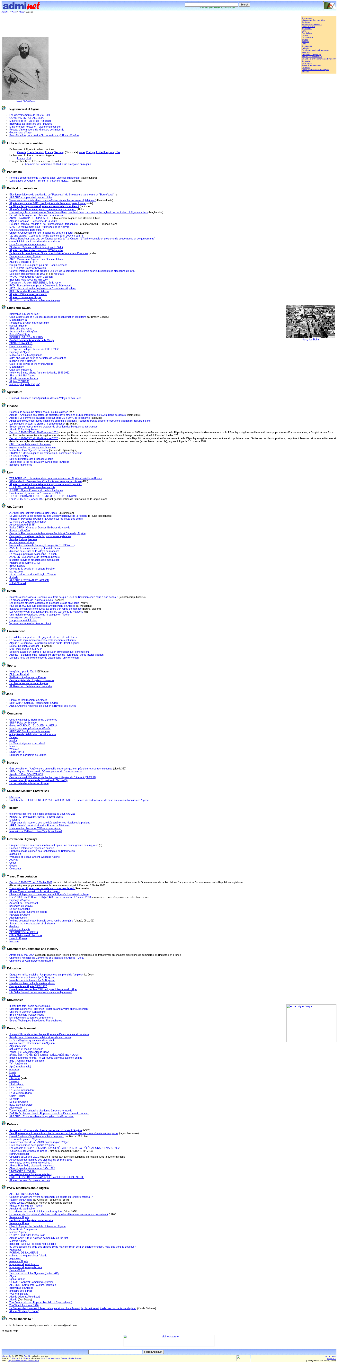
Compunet (15, 868)
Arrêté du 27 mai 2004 (21, 954)
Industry (305, 48)
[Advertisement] (73, 25)
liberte (12, 1072)
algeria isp (15, 853)
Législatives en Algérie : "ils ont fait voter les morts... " (40, 180)
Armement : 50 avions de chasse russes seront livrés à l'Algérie (45, 1130)
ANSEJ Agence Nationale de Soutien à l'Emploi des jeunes (42, 705)
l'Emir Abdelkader (19, 1153)
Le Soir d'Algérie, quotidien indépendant (31, 1040)
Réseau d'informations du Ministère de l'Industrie (36, 129)
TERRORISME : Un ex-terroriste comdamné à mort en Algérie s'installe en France (55, 478)
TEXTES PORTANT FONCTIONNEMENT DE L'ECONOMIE (43, 496)
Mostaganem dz (18, 319)
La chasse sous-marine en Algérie (28, 683)
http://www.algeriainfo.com (24, 1264)
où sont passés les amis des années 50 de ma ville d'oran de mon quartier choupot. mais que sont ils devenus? (72, 1246)
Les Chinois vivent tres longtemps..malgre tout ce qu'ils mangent (46, 611)
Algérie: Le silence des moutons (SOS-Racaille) (36, 250)
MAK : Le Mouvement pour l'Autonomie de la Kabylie (39, 226)
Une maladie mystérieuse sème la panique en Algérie (39, 614)
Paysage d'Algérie (19, 530)
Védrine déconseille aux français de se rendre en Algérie (41, 920)
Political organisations (312, 24)
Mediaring (14, 819)
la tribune (14, 1075)
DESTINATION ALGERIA (23, 932)
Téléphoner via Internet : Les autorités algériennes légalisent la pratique (49, 822)
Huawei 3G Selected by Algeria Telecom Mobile (36, 816)
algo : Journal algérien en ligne (26, 1060)
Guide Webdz (17, 1202)
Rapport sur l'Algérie (20, 1199)
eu (57, 1358)
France (49, 152)
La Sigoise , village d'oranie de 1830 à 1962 (33, 349)
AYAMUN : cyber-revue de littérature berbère (34, 556)
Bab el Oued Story (19, 334)
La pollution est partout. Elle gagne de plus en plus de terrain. (44, 637)
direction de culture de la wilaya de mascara (34, 551)
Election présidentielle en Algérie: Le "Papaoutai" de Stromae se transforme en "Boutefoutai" (61, 194)
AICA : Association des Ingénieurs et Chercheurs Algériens (42, 288)
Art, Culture (307, 33)
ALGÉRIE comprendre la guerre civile (30, 197)
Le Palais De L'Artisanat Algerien (27, 521)
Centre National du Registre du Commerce (33, 719)
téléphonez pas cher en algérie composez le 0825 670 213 (42, 813)
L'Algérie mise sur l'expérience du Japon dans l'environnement (44, 657)
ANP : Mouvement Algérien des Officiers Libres (36, 259)
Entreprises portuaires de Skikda (27, 754)
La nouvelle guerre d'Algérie (24, 1139)
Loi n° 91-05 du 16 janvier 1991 (26, 499)
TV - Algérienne (18, 1063)
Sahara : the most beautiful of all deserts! (32, 923)
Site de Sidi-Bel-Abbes (22, 375)
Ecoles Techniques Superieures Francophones (35, 1020)
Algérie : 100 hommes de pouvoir (28, 294)
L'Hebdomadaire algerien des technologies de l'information (42, 850)
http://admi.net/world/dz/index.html (23, 1360)
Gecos (13, 865)
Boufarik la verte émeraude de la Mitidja (31, 340)
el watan (14, 1069)
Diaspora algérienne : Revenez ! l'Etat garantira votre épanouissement (48, 1008)
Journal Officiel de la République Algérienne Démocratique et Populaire (49, 1034)
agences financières (20, 464)
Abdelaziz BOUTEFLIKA (23, 262)
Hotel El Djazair (18, 938)
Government (307, 18)
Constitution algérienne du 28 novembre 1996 (34, 493)
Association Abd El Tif (22, 524)
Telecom (305, 52)
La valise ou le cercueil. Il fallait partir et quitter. (36, 1211)
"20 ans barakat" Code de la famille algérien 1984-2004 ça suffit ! (46, 235)
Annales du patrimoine (22, 1208)
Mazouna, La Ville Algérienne (25, 355)
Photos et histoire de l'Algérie (25, 1205)
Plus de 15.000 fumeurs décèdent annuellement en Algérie (42, 605)
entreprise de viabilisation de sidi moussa (32, 734)
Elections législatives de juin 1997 (28, 279)
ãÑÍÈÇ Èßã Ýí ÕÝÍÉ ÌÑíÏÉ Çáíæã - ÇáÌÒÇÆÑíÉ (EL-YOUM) (43, 1054)
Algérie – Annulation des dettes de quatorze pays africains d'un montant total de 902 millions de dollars (67, 414)
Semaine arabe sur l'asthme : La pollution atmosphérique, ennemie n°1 (49, 651)
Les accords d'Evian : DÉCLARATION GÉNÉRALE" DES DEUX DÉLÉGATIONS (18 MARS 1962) (64, 1147)
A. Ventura (25, 1358)
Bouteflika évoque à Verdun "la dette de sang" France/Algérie (44, 135)
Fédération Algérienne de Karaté (27, 677)
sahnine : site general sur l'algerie (28, 1255)
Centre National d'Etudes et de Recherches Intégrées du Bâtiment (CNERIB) (52, 777)
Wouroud (14, 749)
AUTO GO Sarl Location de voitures (29, 731)
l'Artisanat (15, 797)
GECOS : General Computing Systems (31, 1281)
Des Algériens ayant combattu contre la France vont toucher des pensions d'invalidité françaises (63, 1133)
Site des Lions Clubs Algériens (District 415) (34, 1273)
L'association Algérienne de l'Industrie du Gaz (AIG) (38, 780)
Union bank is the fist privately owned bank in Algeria (39, 461)
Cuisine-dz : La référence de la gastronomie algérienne (40, 536)
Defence (306, 67)
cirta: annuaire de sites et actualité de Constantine (37, 357)
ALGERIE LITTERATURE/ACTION (29, 580)
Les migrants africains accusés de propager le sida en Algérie (44, 602)
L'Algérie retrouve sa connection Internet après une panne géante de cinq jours (53, 845)
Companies (307, 46)
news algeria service (20, 1104)
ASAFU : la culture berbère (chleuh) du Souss (35, 548)
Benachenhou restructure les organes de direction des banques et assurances (53, 426)
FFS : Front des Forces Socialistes (29, 291)
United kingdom (105, 152)
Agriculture (307, 29)
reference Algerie (18, 1261)
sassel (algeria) (18, 325)
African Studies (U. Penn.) (24, 1311)
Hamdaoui (15, 1249)
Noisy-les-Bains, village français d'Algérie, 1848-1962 (39, 372)
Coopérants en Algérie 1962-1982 (28, 986)
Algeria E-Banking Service (24, 429)
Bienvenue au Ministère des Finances (30, 123)
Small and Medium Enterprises (315, 50)
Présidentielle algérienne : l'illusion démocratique (36, 215)
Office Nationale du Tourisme (25, 935)
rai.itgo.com (16, 571)
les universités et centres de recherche (31, 1017)
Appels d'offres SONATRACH (26, 774)
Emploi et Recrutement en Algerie (28, 699)
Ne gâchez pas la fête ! (22, 671)
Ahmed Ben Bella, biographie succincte (31, 1165)
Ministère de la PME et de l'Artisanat (30, 120)
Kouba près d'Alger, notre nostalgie (29, 322)
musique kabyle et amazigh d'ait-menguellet (34, 559)
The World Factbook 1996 (24, 1305)
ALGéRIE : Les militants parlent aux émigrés (34, 300)
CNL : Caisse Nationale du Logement (30, 444)
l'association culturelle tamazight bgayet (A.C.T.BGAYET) (42, 545)
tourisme (14, 941)
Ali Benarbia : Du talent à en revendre (30, 686)
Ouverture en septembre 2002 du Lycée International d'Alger (43, 989)
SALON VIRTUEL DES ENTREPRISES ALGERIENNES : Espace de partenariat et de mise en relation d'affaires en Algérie (79, 800)
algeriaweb (15, 1258)
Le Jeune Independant (21, 1090)
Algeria (13, 1299)
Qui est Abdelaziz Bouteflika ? (26, 229)
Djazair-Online (17, 1270)
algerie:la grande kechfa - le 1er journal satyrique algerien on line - (46, 1057)
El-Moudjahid (16, 1084)
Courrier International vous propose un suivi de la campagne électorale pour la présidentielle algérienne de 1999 (72, 270)
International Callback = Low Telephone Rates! (35, 831)
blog (43, 1358)
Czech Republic (35, 152)
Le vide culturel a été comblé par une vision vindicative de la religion (48, 515)
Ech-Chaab (15, 1087)
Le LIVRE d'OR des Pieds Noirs (27, 1235)
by (52, 1358)
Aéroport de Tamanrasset (23, 903)
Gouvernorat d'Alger (20, 132)
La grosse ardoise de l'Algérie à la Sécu (31, 599)
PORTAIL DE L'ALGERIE (23, 1252)
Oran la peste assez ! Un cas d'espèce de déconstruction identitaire (47, 316)
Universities (307, 63)
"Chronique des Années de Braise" (28, 1150)
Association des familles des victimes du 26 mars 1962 (40, 1159)
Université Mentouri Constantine (27, 1011)
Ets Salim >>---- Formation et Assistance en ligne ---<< (40, 992)
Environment (307, 37)
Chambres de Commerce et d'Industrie (31, 960)
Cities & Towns (308, 26)
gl (54, 1358)
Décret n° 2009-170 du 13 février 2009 (30, 882)
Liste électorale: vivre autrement (27, 244)
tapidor (13, 740)
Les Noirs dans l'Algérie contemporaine (31, 1220)
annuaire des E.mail (20, 1290)
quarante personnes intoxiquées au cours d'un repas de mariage (45, 608)
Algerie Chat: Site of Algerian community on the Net (38, 1237)
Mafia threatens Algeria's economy (28, 450)
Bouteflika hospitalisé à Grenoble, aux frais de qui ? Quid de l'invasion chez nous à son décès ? (63, 597)
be (49, 1358)
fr (46, 1358)
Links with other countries (313, 20)
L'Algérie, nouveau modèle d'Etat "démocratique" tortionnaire (43, 223)
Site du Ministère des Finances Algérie (31, 458)
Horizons (14, 1081)
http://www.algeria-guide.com (25, 1267)
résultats (59, 273)
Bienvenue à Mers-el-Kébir (24, 313)
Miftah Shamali (17, 583)
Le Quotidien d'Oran (20, 1092)
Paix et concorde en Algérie (24, 256)
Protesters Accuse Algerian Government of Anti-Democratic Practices (48, 253)
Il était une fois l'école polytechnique (29, 1005)
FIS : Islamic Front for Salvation (27, 267)
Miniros (13, 746)
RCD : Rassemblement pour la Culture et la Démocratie (40, 285)
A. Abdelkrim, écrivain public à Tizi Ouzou (33, 512)
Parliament (307, 22)
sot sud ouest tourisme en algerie (28, 911)
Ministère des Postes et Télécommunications (35, 126)
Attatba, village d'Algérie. (23, 331)
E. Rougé (14, 1358)
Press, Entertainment (311, 65)
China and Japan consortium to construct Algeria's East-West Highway (49, 894)
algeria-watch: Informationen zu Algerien (32, 1043)
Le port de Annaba (19, 908)
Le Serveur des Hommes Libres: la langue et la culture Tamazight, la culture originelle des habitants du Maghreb (72, 1308)
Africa (21, 12)
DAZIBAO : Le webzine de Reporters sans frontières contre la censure (49, 1113)
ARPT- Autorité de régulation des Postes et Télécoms (39, 825)
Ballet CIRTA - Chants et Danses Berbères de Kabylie (39, 527)
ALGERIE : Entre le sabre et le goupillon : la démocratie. (41, 1116)
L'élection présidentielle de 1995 (27, 273)
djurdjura (14, 926)
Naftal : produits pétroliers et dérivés (29, 728)
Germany (59, 152)
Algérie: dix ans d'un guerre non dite (29, 1180)
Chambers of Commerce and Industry (319, 59)
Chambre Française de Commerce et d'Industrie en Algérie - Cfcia (46, 957)
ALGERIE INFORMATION (24, 1193)
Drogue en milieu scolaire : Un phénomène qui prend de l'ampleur (46, 974)
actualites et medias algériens (26, 1048)
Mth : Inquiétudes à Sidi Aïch (25, 648)
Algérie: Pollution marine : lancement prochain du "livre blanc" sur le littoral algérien (56, 654)
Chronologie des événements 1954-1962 (32, 1168)
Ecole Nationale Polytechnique (26, 1014)
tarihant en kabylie (19, 929)
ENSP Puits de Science (23, 722)
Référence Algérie (19, 1217)
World (14, 12)
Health (305, 35)
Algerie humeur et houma (23, 378)
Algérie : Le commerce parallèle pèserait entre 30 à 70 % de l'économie (49, 417)
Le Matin (14, 1098)
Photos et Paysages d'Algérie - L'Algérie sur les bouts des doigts (46, 518)
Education (306, 61)
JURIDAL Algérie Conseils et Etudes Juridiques (36, 490)
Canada (21, 152)
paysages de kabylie (21, 905)
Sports (305, 39)
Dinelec (13, 737)
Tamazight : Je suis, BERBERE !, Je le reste (35, 282)
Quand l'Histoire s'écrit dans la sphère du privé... (36, 1136)
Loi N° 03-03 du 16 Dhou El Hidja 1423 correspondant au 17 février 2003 (50, 897)
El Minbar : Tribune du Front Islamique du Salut (36, 247)
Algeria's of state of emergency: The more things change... (42, 209)
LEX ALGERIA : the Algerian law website (32, 487)
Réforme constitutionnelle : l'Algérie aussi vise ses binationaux (44, 177)
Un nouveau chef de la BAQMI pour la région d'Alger (38, 1142)
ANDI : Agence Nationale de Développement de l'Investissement (45, 771)
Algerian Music (17, 1046)
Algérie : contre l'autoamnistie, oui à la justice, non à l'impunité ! (45, 484)
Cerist (12, 862)
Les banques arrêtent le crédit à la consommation (37, 423)
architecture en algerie (21, 542)
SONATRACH (17, 751)
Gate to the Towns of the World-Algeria (31, 363)
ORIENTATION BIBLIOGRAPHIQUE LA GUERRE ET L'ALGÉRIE (46, 1177)
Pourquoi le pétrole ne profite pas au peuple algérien (38, 411)
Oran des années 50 (20, 346)
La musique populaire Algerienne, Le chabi (33, 553)
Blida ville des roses (20, 328)
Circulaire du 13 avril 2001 (24, 1156)
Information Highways (311, 54)
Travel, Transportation (312, 57)
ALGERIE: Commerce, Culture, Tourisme (32, 1284)
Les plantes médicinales (23, 620)
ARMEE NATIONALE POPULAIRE (29, 218)
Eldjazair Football (19, 674)
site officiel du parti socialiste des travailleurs (34, 241)
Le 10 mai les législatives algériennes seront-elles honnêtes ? (44, 206)
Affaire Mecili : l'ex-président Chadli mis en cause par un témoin (45, 481)
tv (59, 1358)
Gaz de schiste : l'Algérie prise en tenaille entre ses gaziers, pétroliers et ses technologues (60, 768)
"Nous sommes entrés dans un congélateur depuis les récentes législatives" (52, 200)
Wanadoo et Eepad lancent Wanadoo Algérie (34, 856)
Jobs (304, 44)
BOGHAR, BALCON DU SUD (26, 337)
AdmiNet (5, 12)
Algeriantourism (18, 917)
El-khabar (14, 1078)
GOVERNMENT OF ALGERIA (26, 117)
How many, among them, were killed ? (30, 1162)
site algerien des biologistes (25, 617)
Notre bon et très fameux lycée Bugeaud (32, 977)
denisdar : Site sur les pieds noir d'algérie (32, 1243)
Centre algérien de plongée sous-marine (31, 680)
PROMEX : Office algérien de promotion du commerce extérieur (45, 453)
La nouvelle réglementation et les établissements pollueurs (42, 640)
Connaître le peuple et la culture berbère (32, 568)
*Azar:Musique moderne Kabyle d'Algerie (32, 574)
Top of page (330, 1356)
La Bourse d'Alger (19, 455)
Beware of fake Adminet (71, 1358)
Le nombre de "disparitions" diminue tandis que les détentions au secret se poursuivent (58, 1214)
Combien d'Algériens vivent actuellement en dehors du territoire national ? (51, 1196)
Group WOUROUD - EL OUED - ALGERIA (33, 725)
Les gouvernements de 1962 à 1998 (29, 114)
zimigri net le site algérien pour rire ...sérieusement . (38, 265)
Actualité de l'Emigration (23, 1229)
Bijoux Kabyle (17, 565)
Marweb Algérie (18, 1232)
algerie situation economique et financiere (32, 447)
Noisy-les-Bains (311, 339)
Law (304, 31)
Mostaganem (16, 366)
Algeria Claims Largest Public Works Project (34, 891)
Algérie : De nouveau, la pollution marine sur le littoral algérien (44, 643)
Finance (305, 41)
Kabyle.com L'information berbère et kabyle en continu (40, 1037)
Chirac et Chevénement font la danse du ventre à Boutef (41, 232)
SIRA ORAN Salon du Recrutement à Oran (33, 702)
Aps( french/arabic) (20, 1066)
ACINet (13, 859)
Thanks (305, 72)
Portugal (90, 152)
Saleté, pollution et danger (24, 645)
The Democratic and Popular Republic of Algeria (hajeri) (40, 1302)
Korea (82, 152)
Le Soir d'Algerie (18, 1101)
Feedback (331, 1358)
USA (117, 152)
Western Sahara (18, 1293)
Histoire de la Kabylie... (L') (24, 562)
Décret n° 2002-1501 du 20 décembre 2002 (33, 438)
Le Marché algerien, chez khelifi (27, 743)
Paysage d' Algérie (19, 352)
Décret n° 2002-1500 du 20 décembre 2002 (33, 432)
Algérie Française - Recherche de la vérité (33, 221)
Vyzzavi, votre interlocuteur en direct (30, 623)
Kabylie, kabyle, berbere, (23, 539)
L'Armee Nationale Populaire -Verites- (30, 1174)
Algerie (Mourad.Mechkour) (24, 1296)
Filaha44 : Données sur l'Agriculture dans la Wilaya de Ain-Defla (45, 398)
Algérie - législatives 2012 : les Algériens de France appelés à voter (47, 203)
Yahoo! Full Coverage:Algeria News (29, 1051)
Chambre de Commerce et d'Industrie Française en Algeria (58, 164)
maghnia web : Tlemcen (22, 360)
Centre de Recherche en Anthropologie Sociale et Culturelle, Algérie (47, 533)
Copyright (6, 1356)
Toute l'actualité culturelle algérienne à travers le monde (40, 1110)
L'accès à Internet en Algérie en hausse (31, 848)
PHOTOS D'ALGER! (20, 343)
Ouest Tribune (17, 1095)
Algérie (13, 1276)
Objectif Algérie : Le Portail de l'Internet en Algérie (37, 1226)
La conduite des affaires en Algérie (29, 783)
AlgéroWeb (15, 1107)
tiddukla (13, 577)
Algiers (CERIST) (19, 381)
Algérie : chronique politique (25, 297)
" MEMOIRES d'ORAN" (22, 1171)
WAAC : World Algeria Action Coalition (31, 276)
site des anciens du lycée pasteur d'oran (32, 983)
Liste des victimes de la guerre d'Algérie (32, 1145)
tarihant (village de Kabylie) (24, 384)
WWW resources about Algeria (315, 69)
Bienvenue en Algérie (21, 1287)
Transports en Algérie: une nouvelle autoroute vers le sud (42, 888)
